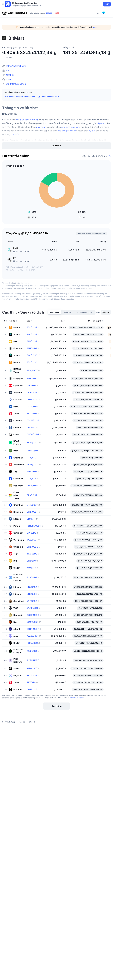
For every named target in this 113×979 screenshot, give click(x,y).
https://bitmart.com (16, 66)
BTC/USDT (32, 327)
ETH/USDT (32, 348)
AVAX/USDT (33, 465)
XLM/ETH (31, 568)
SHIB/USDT (32, 512)
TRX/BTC (31, 682)
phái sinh (40, 127)
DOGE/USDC (33, 615)
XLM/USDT (32, 668)
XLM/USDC (32, 643)
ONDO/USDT (33, 434)
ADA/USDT (32, 400)
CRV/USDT (32, 495)
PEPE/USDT (32, 451)
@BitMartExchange (16, 83)
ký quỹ (92, 130)
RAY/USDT (32, 675)
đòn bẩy (15, 134)
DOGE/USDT (33, 486)
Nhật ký (10, 74)
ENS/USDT (32, 577)
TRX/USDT (32, 413)
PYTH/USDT (33, 660)
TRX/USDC (32, 554)
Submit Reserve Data (49, 96)
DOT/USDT (32, 689)
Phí (7, 70)
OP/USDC (31, 533)
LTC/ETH (31, 519)
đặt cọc (101, 123)
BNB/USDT (32, 341)
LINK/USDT (32, 505)
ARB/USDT (32, 392)
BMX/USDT (32, 370)
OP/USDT (31, 386)
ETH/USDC (32, 378)
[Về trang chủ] (14, 13)
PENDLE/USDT (34, 526)
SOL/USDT (32, 334)
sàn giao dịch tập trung (27, 119)
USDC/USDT (33, 406)
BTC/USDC (32, 362)
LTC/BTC (31, 427)
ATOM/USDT (33, 420)
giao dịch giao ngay (70, 127)
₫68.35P (49, 13)
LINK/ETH (31, 479)
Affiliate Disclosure (77, 698)
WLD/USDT (32, 540)
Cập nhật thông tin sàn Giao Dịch (21, 96)
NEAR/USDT (33, 443)
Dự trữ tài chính (15, 156)
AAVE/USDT (33, 636)
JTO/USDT (32, 472)
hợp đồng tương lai (67, 130)
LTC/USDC (32, 594)
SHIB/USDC (32, 547)
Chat (8, 79)
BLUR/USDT (32, 622)
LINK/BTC (31, 458)
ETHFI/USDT (33, 629)
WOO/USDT (32, 608)
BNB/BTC (31, 561)
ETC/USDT (32, 651)
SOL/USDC (32, 355)
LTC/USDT (32, 587)
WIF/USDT (32, 601)
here (95, 27)
